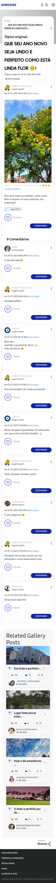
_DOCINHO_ (21, 681)
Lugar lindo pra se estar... (25, 714)
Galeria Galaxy (32, 93)
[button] (46, 87)
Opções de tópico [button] (46, 28)
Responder (41, 276)
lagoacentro (15, 209)
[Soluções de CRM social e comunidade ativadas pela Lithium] (44, 843)
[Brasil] (8, 4)
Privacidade (8, 863)
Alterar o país (9, 874)
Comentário (41, 226)
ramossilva (21, 777)
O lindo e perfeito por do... (27, 810)
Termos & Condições (12, 858)
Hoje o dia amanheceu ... (27, 762)
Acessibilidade (9, 853)
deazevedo (21, 825)
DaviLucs (20, 729)
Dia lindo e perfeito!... (27, 668)
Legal (4, 868)
